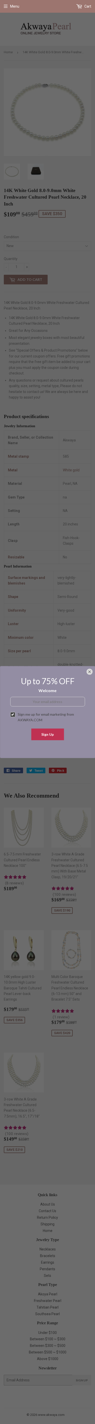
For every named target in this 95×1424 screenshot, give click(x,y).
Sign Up (47, 734)
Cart (87, 6)
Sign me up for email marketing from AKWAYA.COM (46, 717)
